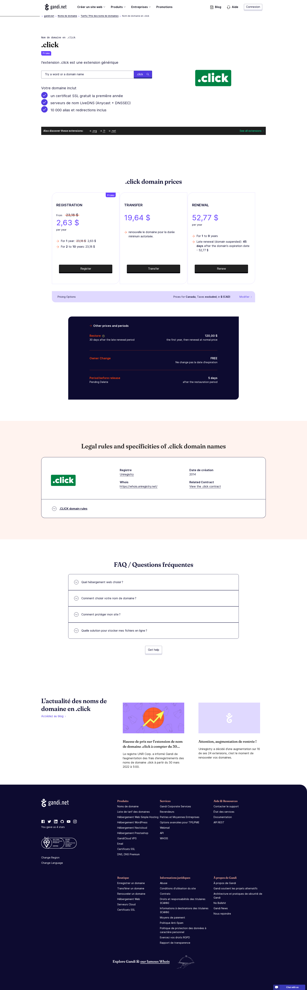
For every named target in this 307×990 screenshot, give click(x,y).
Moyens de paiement (172, 917)
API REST (219, 822)
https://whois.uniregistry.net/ (138, 486)
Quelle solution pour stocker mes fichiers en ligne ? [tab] (114, 630)
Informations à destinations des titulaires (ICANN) (184, 910)
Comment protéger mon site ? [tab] (100, 614)
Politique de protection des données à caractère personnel (183, 930)
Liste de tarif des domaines (133, 811)
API (162, 832)
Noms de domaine (67, 16)
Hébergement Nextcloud (132, 827)
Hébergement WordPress (132, 822)
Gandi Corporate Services (175, 806)
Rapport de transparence (175, 942)
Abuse (163, 883)
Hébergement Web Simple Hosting (137, 817)
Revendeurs (167, 811)
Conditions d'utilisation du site (178, 888)
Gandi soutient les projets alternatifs (235, 888)
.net (113, 130)
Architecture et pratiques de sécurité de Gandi (238, 895)
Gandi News (221, 908)
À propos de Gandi (225, 883)
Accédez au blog (52, 716)
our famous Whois (155, 961)
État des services (224, 811)
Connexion (253, 7)
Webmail (165, 827)
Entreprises (139, 7)
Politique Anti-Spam (171, 922)
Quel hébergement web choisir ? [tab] (102, 582)
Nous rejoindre (222, 913)
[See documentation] (103, 336)
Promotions (164, 7)
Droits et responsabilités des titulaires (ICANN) (182, 901)
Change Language (52, 862)
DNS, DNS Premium (128, 854)
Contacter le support (226, 806)
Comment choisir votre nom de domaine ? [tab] (108, 598)
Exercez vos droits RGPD (175, 937)
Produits (117, 7)
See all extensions (251, 130)
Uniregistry (127, 474)
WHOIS (164, 838)
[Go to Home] (56, 7)
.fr (104, 130)
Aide (235, 7)
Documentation (223, 817)
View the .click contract (205, 486)
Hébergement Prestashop (132, 832)
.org (94, 130)
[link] (43, 822)
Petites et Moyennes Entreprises (179, 817)
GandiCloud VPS (127, 838)
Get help (153, 649)
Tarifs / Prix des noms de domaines (100, 16)
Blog (218, 7)
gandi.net (49, 16)
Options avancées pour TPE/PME (179, 822)
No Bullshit (220, 902)
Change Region (50, 857)
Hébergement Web (128, 899)
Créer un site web (89, 7)
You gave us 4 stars (53, 826)
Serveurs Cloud (126, 904)
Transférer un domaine (130, 888)
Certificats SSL (126, 848)
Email (120, 843)
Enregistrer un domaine (131, 883)
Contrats (165, 893)
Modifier (244, 296)
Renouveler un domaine (131, 893)
